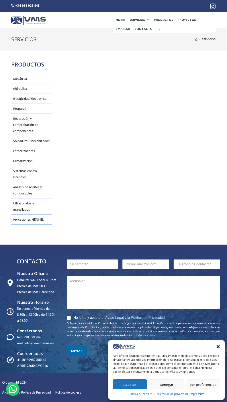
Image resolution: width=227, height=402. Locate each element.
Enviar (76, 350)
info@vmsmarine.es (144, 335)
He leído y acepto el (119, 318)
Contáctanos (29, 330)
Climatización (23, 161)
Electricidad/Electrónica (30, 98)
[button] (218, 346)
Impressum (197, 394)
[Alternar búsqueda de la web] (158, 28)
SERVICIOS (137, 20)
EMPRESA (123, 29)
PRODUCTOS (163, 20)
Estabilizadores (24, 151)
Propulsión (20, 108)
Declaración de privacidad (171, 394)
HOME (120, 20)
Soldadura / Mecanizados (31, 141)
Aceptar (129, 384)
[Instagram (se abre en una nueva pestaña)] (212, 6)
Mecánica (20, 78)
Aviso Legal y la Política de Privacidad (135, 318)
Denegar (166, 384)
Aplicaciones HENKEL (28, 219)
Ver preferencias (203, 384)
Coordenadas (30, 353)
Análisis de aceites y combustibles (27, 190)
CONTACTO (144, 29)
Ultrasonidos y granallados (23, 206)
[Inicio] (195, 39)
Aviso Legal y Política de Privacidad (26, 392)
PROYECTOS (187, 20)
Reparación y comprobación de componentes (25, 124)
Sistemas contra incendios (25, 174)
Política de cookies (140, 394)
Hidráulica (20, 88)
